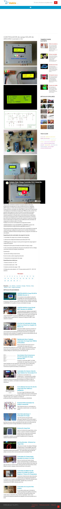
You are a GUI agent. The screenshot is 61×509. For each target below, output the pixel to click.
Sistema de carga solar (23, 428)
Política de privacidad (44, 505)
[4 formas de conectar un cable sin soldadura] (43, 127)
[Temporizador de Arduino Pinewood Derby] (43, 101)
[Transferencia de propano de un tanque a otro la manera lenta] (50, 106)
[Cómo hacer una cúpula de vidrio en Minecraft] (43, 122)
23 (5, 280)
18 (20, 278)
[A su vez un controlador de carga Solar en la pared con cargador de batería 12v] (10, 326)
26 (14, 280)
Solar (32, 285)
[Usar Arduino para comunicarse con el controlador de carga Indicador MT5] (10, 358)
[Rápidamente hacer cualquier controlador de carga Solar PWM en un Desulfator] (10, 342)
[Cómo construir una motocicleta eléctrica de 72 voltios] (50, 101)
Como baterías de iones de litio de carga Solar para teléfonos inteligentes (27, 388)
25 (11, 280)
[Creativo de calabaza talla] (44, 87)
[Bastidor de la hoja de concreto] (44, 66)
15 (11, 278)
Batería (5, 287)
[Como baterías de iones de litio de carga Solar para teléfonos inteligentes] (10, 390)
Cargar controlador (16, 287)
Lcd (10, 285)
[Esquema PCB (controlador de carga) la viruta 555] (10, 406)
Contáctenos (35, 505)
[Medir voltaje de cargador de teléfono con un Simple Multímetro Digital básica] (50, 122)
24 (8, 280)
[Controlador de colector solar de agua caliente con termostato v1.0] (10, 374)
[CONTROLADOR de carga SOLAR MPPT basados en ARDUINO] (10, 310)
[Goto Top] (58, 506)
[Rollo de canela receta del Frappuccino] (44, 45)
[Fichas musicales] (44, 56)
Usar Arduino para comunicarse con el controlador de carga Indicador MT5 (26, 357)
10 (27, 276)
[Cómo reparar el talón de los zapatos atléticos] (43, 106)
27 (17, 280)
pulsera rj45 (42, 136)
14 (8, 278)
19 (23, 278)
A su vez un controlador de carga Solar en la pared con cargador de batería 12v (26, 325)
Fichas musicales (53, 54)
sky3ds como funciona (45, 138)
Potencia (28, 285)
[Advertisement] (30, 20)
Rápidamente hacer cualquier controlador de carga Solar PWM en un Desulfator (27, 341)
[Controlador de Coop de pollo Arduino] (10, 489)
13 (5, 278)
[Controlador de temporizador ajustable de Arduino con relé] (10, 459)
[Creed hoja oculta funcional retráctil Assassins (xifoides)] (50, 116)
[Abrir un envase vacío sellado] (50, 111)
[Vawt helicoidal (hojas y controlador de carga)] (10, 417)
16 (14, 278)
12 (33, 276)
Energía (23, 285)
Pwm (9, 287)
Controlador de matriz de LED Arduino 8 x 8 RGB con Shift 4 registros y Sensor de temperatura (27, 472)
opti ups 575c (47, 144)
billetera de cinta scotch (50, 136)
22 (32, 278)
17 (17, 278)
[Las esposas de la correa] (43, 111)
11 (30, 276)
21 (29, 278)
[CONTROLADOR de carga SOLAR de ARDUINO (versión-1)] (10, 296)
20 (26, 278)
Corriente (18, 285)
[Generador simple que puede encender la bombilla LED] (50, 127)
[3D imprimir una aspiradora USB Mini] (44, 76)
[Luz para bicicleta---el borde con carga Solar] (10, 445)
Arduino (13, 285)
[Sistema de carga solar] (10, 431)
